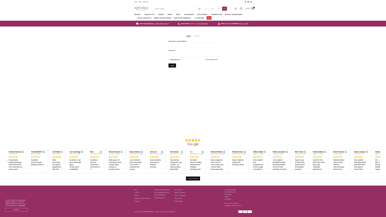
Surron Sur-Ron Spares (162, 18)
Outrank (172, 212)
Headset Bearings (159, 198)
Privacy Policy (178, 198)
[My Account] (236, 9)
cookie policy (21, 205)
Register (197, 36)
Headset (137, 14)
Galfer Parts (189, 14)
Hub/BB (160, 14)
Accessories (199, 18)
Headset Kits (149, 14)
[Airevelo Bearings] (141, 9)
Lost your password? (212, 59)
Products (136, 192)
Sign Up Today (243, 24)
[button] (379, 160)
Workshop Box (216, 14)
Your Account (178, 190)
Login (188, 36)
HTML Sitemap (178, 201)
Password (172, 50)
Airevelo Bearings (148, 212)
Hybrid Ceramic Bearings (161, 190)
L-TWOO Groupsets (144, 18)
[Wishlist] (240, 9)
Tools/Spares (202, 14)
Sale (209, 18)
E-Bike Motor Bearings (182, 18)
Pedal (178, 14)
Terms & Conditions (180, 195)
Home (135, 2)
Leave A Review (193, 178)
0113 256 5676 (202, 24)
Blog (140, 2)
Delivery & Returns (179, 192)
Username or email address (177, 41)
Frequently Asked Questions (142, 198)
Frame (169, 14)
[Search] (199, 9)
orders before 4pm (161, 24)
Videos (136, 195)
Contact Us (145, 2)
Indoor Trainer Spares (233, 14)
